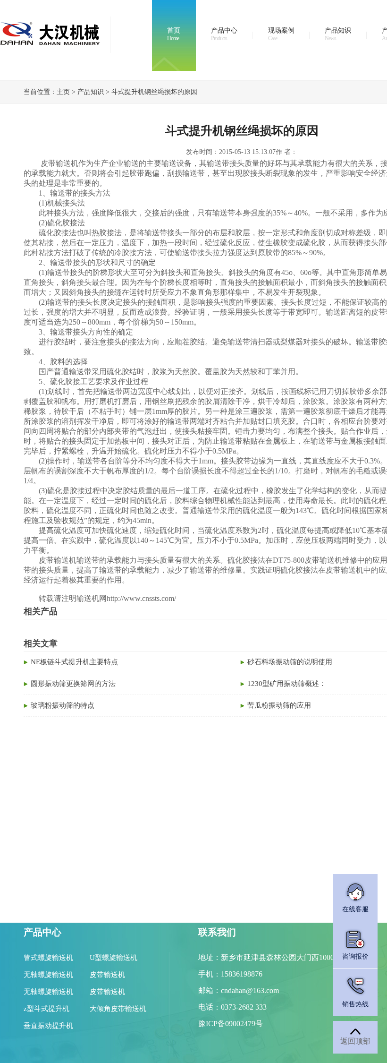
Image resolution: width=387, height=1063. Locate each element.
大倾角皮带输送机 (118, 1008)
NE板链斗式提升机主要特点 (74, 662)
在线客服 (355, 909)
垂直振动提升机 (48, 1025)
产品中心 (224, 34)
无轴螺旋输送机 (48, 974)
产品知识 (338, 34)
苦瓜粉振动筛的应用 (279, 705)
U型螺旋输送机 (113, 957)
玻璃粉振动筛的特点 (62, 705)
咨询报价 (355, 956)
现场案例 (281, 34)
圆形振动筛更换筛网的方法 (73, 683)
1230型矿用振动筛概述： (286, 683)
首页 (173, 34)
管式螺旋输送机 (48, 957)
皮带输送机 (107, 974)
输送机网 (91, 598)
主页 (63, 91)
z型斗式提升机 (46, 1008)
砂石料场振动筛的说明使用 (289, 662)
